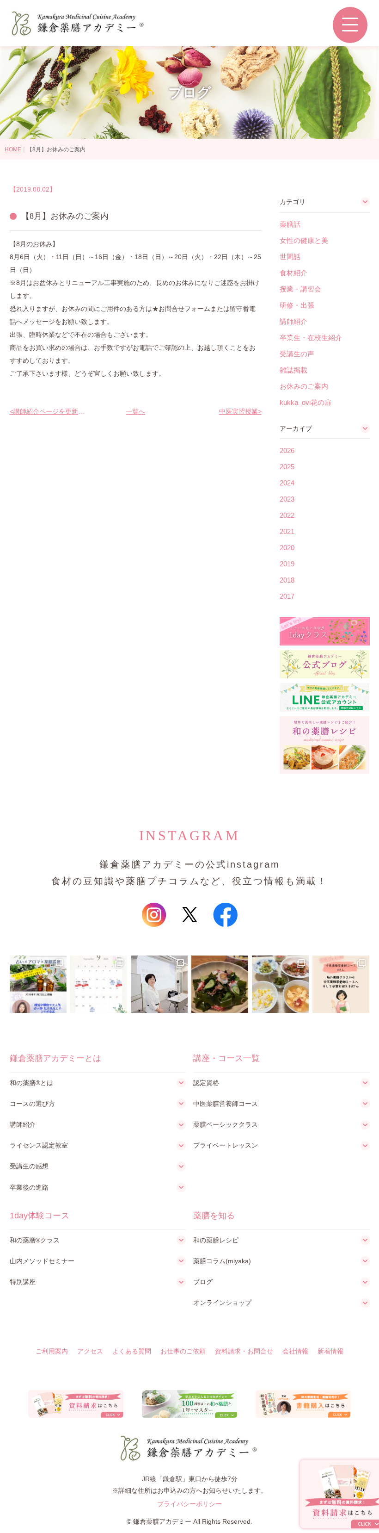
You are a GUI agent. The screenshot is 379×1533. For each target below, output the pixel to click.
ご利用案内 (52, 1351)
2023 (287, 499)
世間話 (290, 257)
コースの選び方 (32, 1103)
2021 (287, 531)
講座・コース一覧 (226, 1058)
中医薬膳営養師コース (225, 1103)
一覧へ (135, 411)
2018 (287, 580)
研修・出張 (297, 305)
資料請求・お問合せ (244, 1351)
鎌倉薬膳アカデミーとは (55, 1058)
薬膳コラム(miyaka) (222, 1261)
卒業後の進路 (29, 1187)
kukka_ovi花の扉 (305, 402)
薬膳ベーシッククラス (225, 1124)
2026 (287, 450)
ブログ (203, 1281)
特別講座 (23, 1281)
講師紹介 (293, 321)
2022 (287, 515)
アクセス (90, 1351)
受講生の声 (297, 354)
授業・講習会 (300, 289)
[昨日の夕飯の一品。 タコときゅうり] (219, 984)
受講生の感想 (29, 1166)
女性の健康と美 (304, 240)
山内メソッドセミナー (42, 1261)
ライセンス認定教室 (39, 1145)
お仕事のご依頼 (183, 1351)
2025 (287, 467)
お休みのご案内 (304, 386)
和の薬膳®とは (31, 1082)
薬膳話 (290, 224)
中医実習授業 (238, 411)
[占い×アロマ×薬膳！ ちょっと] (38, 984)
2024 (287, 483)
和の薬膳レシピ (215, 1240)
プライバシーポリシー (189, 1504)
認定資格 (206, 1082)
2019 (287, 564)
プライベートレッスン (225, 1145)
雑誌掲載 (293, 370)
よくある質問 (131, 1351)
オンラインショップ (222, 1302)
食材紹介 (293, 273)
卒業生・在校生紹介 (311, 337)
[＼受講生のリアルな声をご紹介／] (340, 984)
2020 (287, 548)
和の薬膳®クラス (35, 1240)
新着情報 (330, 1351)
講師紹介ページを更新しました (49, 411)
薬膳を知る (214, 1215)
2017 (287, 596)
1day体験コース (39, 1215)
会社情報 (295, 1351)
